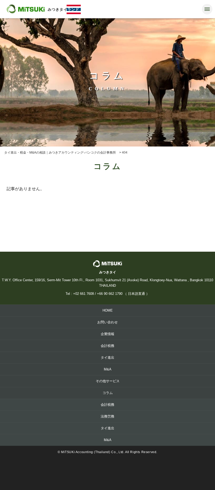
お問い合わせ (107, 322)
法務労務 (107, 416)
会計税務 (107, 346)
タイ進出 (107, 357)
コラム (108, 393)
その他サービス (108, 381)
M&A (107, 369)
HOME (108, 310)
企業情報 (107, 334)
